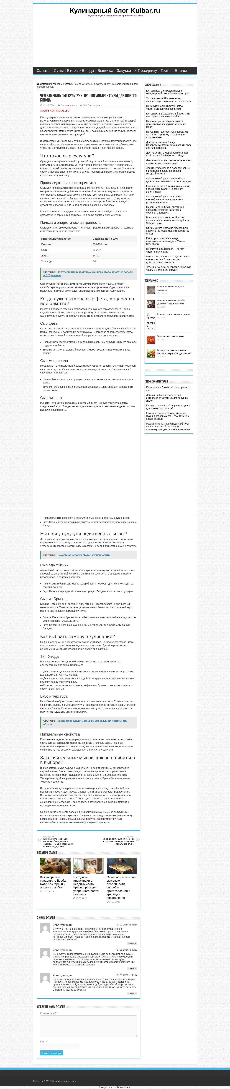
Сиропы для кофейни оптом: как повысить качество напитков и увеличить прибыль (165, 210)
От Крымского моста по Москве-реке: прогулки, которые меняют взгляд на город (167, 231)
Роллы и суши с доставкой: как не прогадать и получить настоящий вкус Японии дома (168, 220)
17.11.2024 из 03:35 (127, 950)
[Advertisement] (115, 43)
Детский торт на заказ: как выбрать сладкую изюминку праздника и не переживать (168, 426)
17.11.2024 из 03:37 (127, 975)
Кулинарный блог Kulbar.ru (115, 10)
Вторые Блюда (80, 70)
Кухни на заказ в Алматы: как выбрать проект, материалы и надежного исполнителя (168, 189)
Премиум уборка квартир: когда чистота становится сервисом (164, 107)
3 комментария (69, 105)
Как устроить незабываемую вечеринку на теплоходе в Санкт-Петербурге (165, 241)
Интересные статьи (60, 84)
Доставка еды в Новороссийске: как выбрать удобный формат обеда (167, 154)
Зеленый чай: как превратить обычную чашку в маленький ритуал (168, 268)
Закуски (124, 70)
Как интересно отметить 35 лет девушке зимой (167, 398)
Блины (181, 70)
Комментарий (49, 1013)
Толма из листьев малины (170, 336)
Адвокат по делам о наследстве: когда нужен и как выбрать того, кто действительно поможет (168, 259)
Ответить (132, 943)
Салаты (43, 70)
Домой (43, 84)
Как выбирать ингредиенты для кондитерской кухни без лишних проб (167, 92)
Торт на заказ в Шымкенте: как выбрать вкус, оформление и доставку (168, 99)
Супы (59, 70)
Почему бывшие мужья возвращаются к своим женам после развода (167, 416)
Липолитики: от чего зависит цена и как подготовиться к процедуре (169, 161)
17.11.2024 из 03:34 (127, 925)
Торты (166, 70)
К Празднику (145, 70)
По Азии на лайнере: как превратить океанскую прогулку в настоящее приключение (167, 134)
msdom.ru (125, 1087)
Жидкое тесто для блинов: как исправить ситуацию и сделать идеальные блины (118, 840)
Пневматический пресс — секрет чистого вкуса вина (165, 250)
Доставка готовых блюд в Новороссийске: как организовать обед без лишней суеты (169, 145)
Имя (43, 1041)
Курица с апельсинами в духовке (174, 314)
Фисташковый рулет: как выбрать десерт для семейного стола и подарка (168, 180)
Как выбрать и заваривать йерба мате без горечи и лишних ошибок (53, 882)
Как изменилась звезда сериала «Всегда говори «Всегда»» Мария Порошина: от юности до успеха (58, 842)
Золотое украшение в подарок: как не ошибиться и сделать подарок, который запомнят (168, 171)
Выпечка (105, 70)
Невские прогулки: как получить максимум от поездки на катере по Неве (166, 124)
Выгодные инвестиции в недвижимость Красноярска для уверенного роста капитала (86, 885)
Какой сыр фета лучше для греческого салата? (168, 407)
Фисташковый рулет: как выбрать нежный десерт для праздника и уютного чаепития (165, 199)
